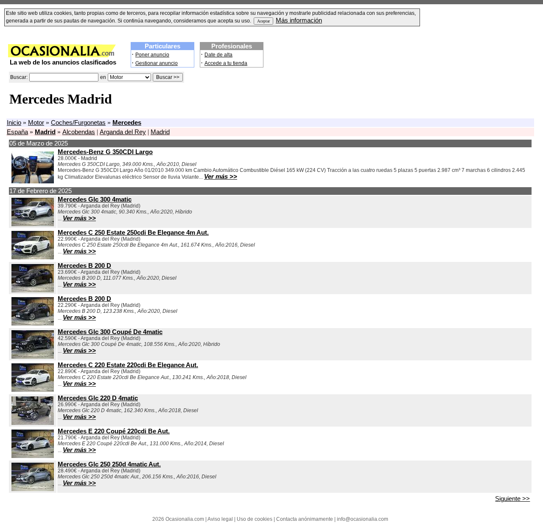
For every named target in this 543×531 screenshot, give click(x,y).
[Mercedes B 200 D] (32, 290)
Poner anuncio (152, 55)
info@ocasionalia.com (362, 519)
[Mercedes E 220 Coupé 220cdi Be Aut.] (32, 455)
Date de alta (218, 55)
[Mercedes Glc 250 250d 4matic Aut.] (32, 489)
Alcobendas (78, 132)
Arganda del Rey (123, 132)
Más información (299, 20)
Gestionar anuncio (156, 63)
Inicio (14, 122)
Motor (36, 122)
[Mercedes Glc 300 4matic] (32, 224)
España (17, 132)
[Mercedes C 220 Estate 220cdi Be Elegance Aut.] (32, 389)
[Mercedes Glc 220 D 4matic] (32, 422)
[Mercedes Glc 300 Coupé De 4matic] (32, 356)
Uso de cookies (254, 519)
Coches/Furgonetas (78, 122)
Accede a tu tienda (225, 63)
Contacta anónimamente (304, 519)
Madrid (160, 132)
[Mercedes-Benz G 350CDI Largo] (32, 181)
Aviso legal (220, 519)
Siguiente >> (512, 498)
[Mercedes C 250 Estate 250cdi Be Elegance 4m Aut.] (32, 257)
